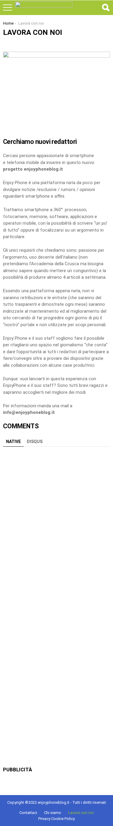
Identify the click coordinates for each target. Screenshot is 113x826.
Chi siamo (52, 812)
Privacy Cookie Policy (56, 818)
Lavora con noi (81, 812)
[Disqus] (56, 525)
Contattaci (28, 812)
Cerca (105, 7)
